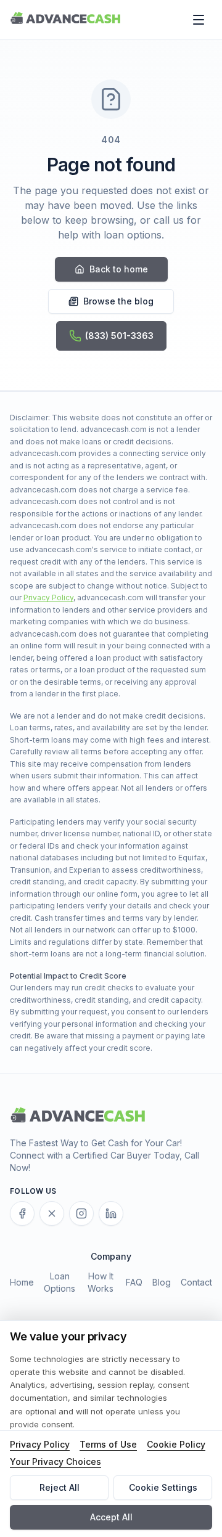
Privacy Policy (48, 597)
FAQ (134, 1282)
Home (22, 1282)
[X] (51, 1213)
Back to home (118, 269)
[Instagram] (81, 1213)
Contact (196, 1282)
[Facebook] (22, 1213)
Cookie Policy (176, 1444)
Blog (161, 1282)
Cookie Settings (163, 1487)
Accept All (111, 1517)
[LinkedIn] (111, 1213)
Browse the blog (118, 301)
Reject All (59, 1487)
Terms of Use (108, 1444)
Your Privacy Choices (55, 1461)
